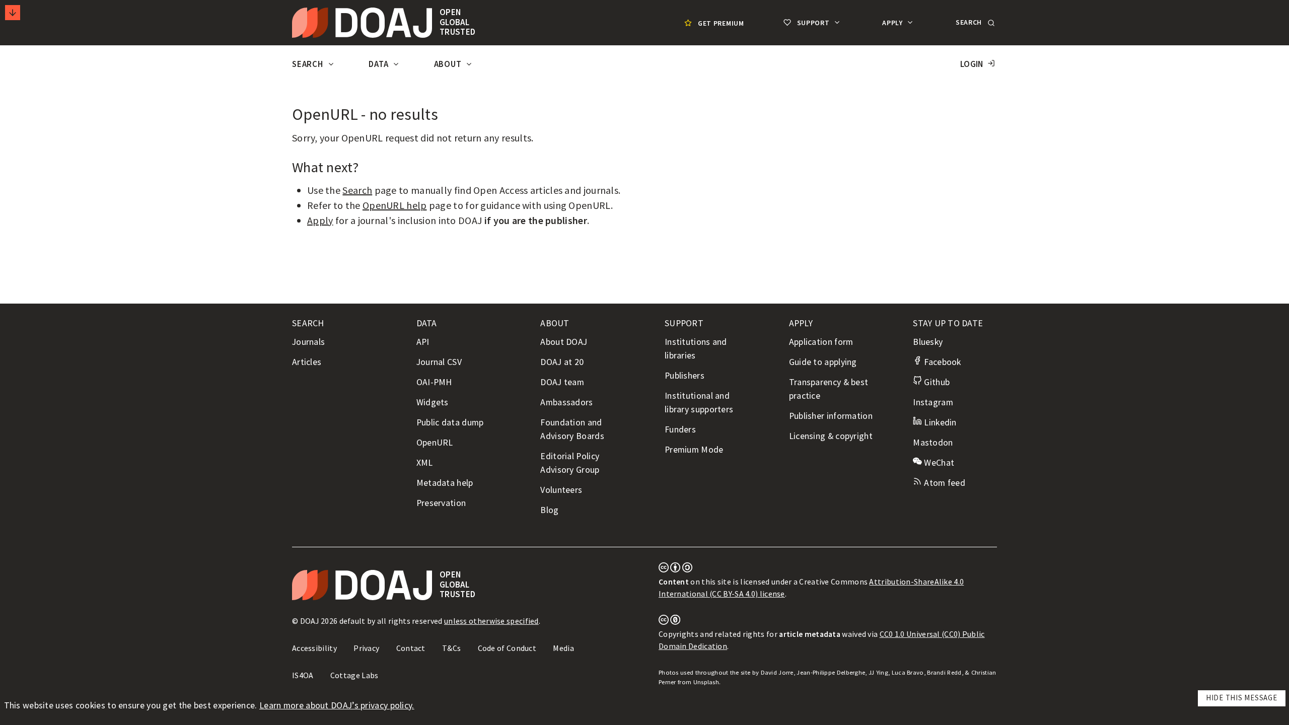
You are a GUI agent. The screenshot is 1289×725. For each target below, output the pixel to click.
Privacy (366, 648)
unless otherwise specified (491, 621)
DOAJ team (562, 382)
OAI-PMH (434, 382)
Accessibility (314, 648)
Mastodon (933, 442)
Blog (549, 510)
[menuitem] (713, 23)
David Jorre (777, 672)
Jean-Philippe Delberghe (831, 672)
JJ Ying (878, 672)
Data (379, 64)
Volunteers (561, 489)
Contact (410, 648)
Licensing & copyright (831, 436)
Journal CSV (439, 362)
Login (971, 64)
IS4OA (303, 675)
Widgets (432, 402)
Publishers (684, 375)
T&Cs (451, 648)
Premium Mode (694, 449)
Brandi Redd (944, 672)
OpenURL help (395, 205)
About (449, 64)
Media (563, 648)
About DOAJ (563, 341)
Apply (893, 22)
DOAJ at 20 (562, 362)
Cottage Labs (354, 675)
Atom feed (943, 482)
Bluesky (928, 341)
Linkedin (939, 422)
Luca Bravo (908, 672)
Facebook (941, 362)
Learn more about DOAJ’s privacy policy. (336, 705)
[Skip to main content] (12, 12)
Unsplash (706, 682)
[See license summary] (675, 569)
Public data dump (450, 422)
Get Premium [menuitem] (721, 23)
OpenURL (434, 442)
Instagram (933, 402)
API (422, 341)
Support (813, 22)
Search (308, 64)
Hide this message (1241, 697)
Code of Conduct (507, 648)
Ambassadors (566, 402)
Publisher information (831, 415)
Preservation (441, 503)
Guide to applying (823, 362)
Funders (680, 429)
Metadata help (444, 482)
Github (936, 382)
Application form (821, 341)
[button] (974, 23)
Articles (306, 362)
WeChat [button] (938, 462)
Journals (308, 341)
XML (424, 462)
